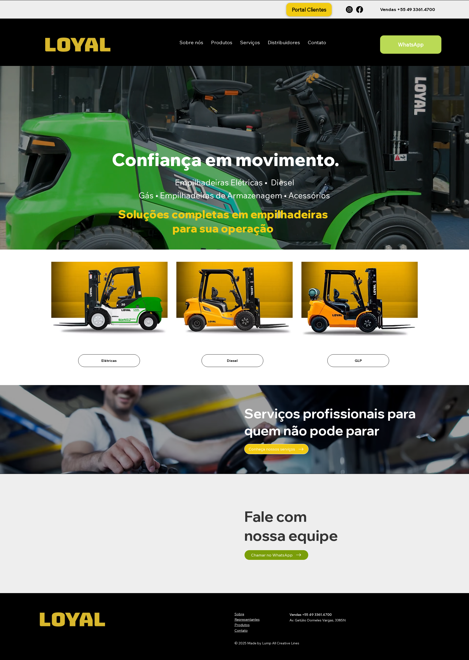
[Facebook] (359, 9)
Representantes (247, 619)
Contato (241, 630)
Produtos (242, 625)
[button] (221, 42)
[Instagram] (349, 9)
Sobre (239, 614)
